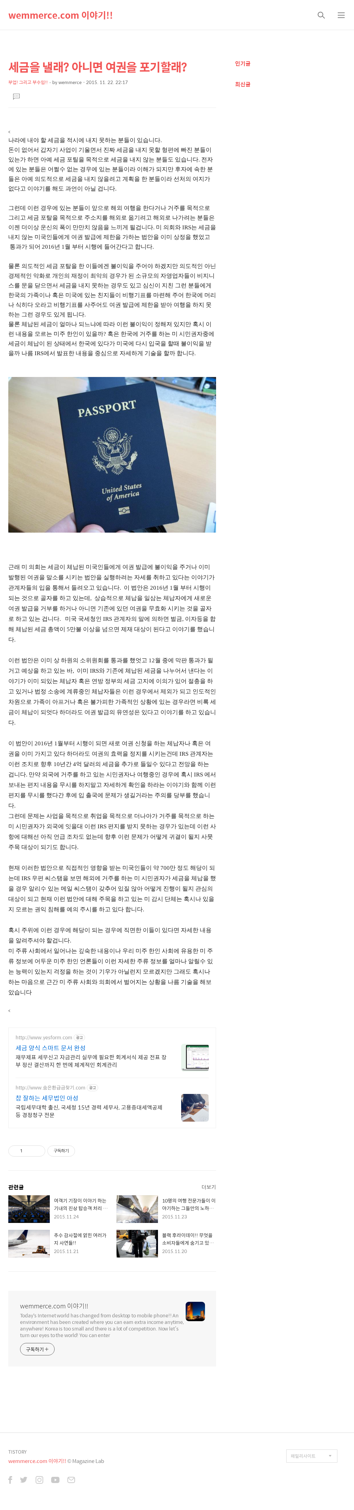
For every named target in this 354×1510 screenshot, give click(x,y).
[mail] (71, 1480)
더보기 (209, 1187)
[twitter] (24, 1480)
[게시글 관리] (37, 1151)
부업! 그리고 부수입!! (28, 82)
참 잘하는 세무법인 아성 (47, 1098)
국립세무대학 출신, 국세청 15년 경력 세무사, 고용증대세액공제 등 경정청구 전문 (89, 1111)
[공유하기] (29, 1151)
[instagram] (39, 1480)
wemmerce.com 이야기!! (60, 15)
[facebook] (10, 1480)
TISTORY (17, 1451)
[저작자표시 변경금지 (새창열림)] (81, 1151)
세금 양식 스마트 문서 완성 (51, 1048)
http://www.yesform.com (44, 1037)
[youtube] (55, 1480)
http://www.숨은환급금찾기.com (50, 1087)
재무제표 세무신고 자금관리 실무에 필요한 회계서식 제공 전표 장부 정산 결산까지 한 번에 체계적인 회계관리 (91, 1061)
